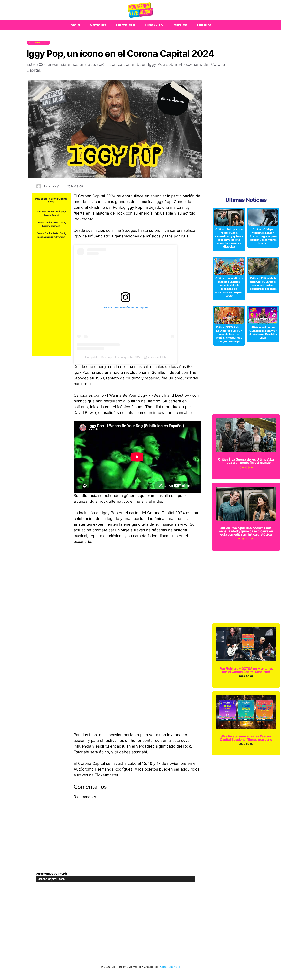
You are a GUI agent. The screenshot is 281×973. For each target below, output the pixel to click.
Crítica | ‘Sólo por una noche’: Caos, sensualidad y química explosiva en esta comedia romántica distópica (229, 238)
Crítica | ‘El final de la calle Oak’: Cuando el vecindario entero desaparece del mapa (263, 283)
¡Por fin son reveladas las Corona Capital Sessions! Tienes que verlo (246, 737)
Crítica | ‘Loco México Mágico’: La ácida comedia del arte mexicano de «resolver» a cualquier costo (229, 287)
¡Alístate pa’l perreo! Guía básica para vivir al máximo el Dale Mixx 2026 (263, 332)
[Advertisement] (51, 298)
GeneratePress (170, 967)
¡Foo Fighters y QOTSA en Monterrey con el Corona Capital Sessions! (246, 670)
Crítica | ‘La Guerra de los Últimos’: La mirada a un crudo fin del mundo (246, 461)
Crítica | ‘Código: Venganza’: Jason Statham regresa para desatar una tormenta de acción (262, 236)
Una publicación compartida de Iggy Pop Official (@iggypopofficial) (125, 357)
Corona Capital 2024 (51, 879)
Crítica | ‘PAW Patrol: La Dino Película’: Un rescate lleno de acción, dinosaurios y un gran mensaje (229, 334)
